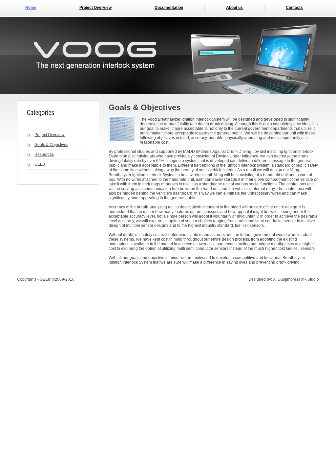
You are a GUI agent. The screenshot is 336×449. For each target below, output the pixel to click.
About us (234, 7)
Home (30, 7)
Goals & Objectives (51, 144)
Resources (44, 154)
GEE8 (39, 164)
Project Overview (95, 7)
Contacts (294, 7)
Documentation (169, 7)
